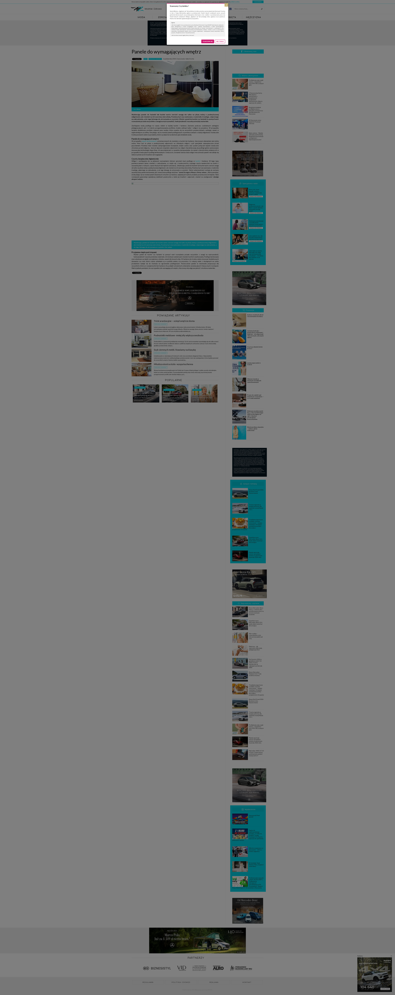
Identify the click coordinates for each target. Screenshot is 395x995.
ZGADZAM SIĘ (208, 41)
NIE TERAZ (220, 41)
